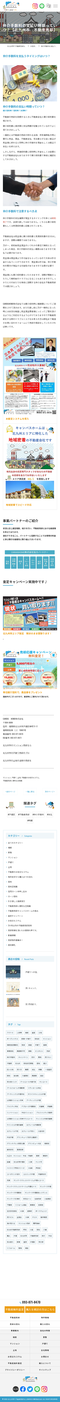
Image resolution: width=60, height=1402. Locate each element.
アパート (10, 1032)
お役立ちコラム (14, 920)
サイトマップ (45, 1369)
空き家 (41, 1242)
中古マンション (27, 1112)
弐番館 (41, 1106)
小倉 (31, 1229)
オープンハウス (12, 1039)
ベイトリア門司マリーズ (15, 1168)
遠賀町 (29, 1211)
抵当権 (16, 1075)
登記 (41, 1075)
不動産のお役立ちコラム (30, 777)
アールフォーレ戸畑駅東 (15, 1088)
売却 (48, 1051)
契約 (10, 881)
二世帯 (19, 1032)
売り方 (19, 1069)
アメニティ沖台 (12, 1106)
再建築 (34, 1075)
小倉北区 (41, 1131)
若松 (38, 1229)
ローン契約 (12, 896)
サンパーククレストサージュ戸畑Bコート (21, 1186)
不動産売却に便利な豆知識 (12, 780)
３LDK (27, 1217)
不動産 (9, 1063)
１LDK (30, 1162)
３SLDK (30, 1168)
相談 (26, 1248)
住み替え (10, 1242)
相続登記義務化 (12, 1045)
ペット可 (39, 1162)
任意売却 (38, 1199)
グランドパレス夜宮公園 (16, 1143)
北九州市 (23, 1236)
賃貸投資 (20, 1149)
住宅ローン (27, 1199)
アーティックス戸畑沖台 (15, 1094)
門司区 (38, 1168)
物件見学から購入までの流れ (20, 876)
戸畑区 (32, 1242)
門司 (25, 1229)
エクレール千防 (12, 1131)
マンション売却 (24, 1223)
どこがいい (39, 1051)
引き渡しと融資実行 (16, 901)
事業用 (32, 1205)
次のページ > (50, 791)
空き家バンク (12, 1082)
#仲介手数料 (38, 814)
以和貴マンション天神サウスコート (20, 1118)
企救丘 (19, 1217)
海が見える (11, 1223)
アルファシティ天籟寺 (44, 1112)
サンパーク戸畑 (45, 1186)
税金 (23, 1045)
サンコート (43, 1082)
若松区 (37, 1039)
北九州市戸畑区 (19, 1162)
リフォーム (11, 1248)
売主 (33, 1057)
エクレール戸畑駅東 (34, 1125)
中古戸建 (10, 1137)
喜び (45, 1063)
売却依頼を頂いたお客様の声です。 (23, 930)
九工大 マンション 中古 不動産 (20, 1155)
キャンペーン (23, 1057)
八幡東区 (25, 1075)
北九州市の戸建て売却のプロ (16, 752)
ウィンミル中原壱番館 (44, 1118)
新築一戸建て (26, 1039)
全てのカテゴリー (15, 842)
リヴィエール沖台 (34, 1088)
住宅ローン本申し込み (17, 891)
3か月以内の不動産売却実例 (20, 925)
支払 (33, 1069)
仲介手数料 (11, 1057)
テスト (34, 1217)
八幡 (45, 1229)
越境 (45, 1045)
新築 (18, 1242)
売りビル (10, 1217)
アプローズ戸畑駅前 (28, 1106)
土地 (19, 777)
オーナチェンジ (41, 1211)
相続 (10, 847)
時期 (40, 1069)
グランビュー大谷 (34, 1143)
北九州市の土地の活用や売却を (17, 760)
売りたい (48, 1057)
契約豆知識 (12, 886)
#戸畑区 (11, 814)
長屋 (30, 1045)
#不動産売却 (24, 814)
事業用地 (10, 1051)
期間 (26, 1069)
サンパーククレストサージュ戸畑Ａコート (29, 1180)
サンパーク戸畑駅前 (14, 1192)
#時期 (30, 820)
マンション (7, 777)
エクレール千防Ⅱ (28, 1131)
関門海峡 (36, 1223)
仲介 (43, 1236)
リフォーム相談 (21, 1205)
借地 (38, 1063)
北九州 (17, 1063)
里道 (33, 1032)
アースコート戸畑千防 (28, 1082)
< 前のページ (10, 791)
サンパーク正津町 (13, 1199)
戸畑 (15, 1236)
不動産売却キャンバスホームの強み (23, 910)
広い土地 (10, 1069)
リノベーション (12, 1112)
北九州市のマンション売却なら (17, 745)
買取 (10, 852)
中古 (50, 1236)
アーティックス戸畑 (34, 1100)
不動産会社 (42, 1174)
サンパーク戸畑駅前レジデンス (36, 1192)
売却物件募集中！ (15, 940)
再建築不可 (21, 1051)
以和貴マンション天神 (15, 1100)
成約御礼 (12, 945)
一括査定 (48, 1069)
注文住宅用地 (12, 1211)
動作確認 (44, 1217)
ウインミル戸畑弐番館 (15, 1125)
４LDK (22, 1211)
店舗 (8, 1162)
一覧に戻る (30, 791)
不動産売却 (34, 1236)
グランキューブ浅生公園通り (27, 1137)
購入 (8, 1236)
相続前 (46, 1143)
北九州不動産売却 (13, 1229)
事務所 (45, 1155)
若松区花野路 (28, 1063)
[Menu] (55, 6)
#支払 (49, 814)
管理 (20, 1248)
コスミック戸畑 (29, 1174)
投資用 (40, 1205)
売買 (8, 1180)
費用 (39, 1057)
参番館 (49, 1106)
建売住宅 (10, 1149)
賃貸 (37, 1155)
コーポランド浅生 (13, 1174)
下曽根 (9, 1205)
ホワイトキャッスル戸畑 (36, 1094)
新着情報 (12, 935)
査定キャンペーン (15, 915)
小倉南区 (48, 1199)
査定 (25, 1242)
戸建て (14, 777)
